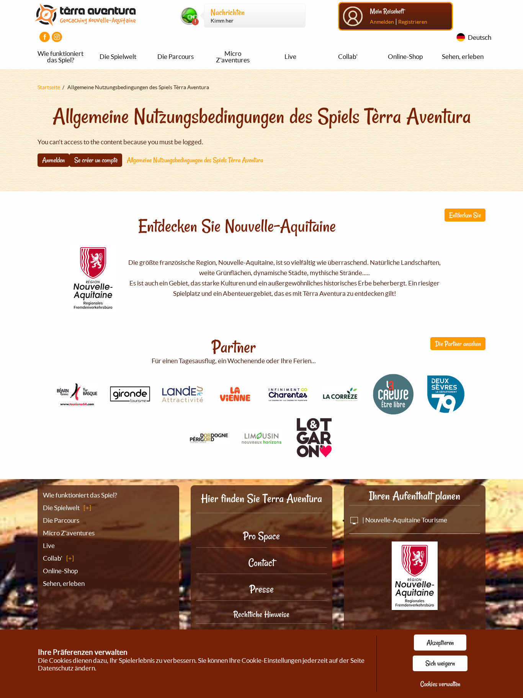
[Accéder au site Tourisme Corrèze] (340, 397)
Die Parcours (175, 56)
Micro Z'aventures (233, 57)
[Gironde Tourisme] (129, 398)
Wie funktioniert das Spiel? (60, 57)
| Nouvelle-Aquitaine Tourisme (404, 520)
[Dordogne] (209, 439)
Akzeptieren (440, 642)
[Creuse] (393, 410)
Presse (262, 589)
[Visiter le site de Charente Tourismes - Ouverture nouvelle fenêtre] (288, 398)
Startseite (49, 87)
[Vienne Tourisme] (235, 402)
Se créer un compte (96, 160)
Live (290, 56)
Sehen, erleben (463, 56)
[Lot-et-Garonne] (314, 456)
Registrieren (412, 22)
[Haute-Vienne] (261, 442)
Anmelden (382, 22)
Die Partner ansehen (458, 343)
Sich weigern (440, 663)
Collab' (348, 56)
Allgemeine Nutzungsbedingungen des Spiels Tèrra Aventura (195, 160)
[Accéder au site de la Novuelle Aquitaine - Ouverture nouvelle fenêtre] (415, 604)
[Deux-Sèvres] (446, 410)
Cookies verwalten (440, 683)
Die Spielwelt (118, 56)
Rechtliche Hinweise (261, 614)
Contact (261, 563)
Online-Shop (405, 56)
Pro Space (261, 536)
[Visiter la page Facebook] (44, 37)
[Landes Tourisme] (182, 397)
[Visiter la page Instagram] (57, 37)
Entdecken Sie (465, 215)
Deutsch (479, 37)
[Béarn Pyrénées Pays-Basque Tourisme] (77, 401)
